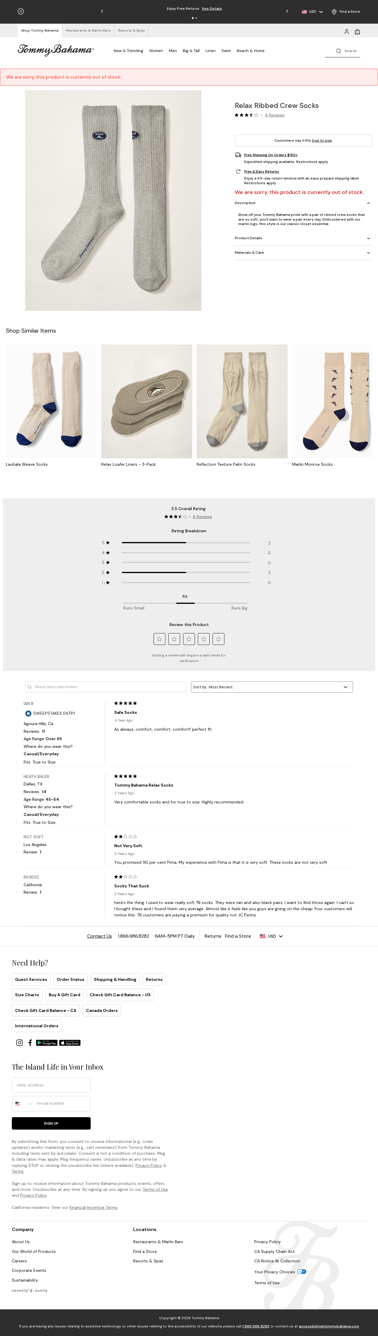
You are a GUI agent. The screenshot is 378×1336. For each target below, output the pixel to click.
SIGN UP (51, 1123)
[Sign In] (347, 31)
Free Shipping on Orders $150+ (271, 155)
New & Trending (128, 50)
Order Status (70, 979)
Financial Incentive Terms (93, 1207)
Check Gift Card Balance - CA (45, 1010)
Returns (154, 979)
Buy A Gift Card (64, 994)
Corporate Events (29, 1270)
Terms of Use (155, 1189)
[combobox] (23, 1103)
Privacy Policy (149, 1165)
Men (173, 50)
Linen (211, 50)
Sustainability (25, 1280)
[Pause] (21, 11)
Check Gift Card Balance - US (120, 994)
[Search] (342, 50)
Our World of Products (34, 1251)
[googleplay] (47, 1042)
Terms (18, 1171)
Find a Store (145, 1251)
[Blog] (29, 1290)
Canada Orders (102, 1010)
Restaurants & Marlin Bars (158, 1241)
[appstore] (70, 1042)
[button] (193, 18)
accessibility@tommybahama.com (329, 1326)
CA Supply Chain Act (274, 1251)
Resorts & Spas (148, 1261)
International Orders (36, 1025)
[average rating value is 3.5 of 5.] (248, 115)
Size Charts (27, 994)
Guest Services (31, 979)
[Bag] (357, 31)
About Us (21, 1241)
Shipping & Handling (115, 979)
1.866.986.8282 (255, 1326)
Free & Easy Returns (261, 171)
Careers (19, 1261)
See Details (223, 8)
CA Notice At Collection (277, 1261)
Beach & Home (251, 50)
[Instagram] (20, 1042)
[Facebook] (30, 1042)
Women (156, 50)
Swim (226, 50)
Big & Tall (191, 50)
